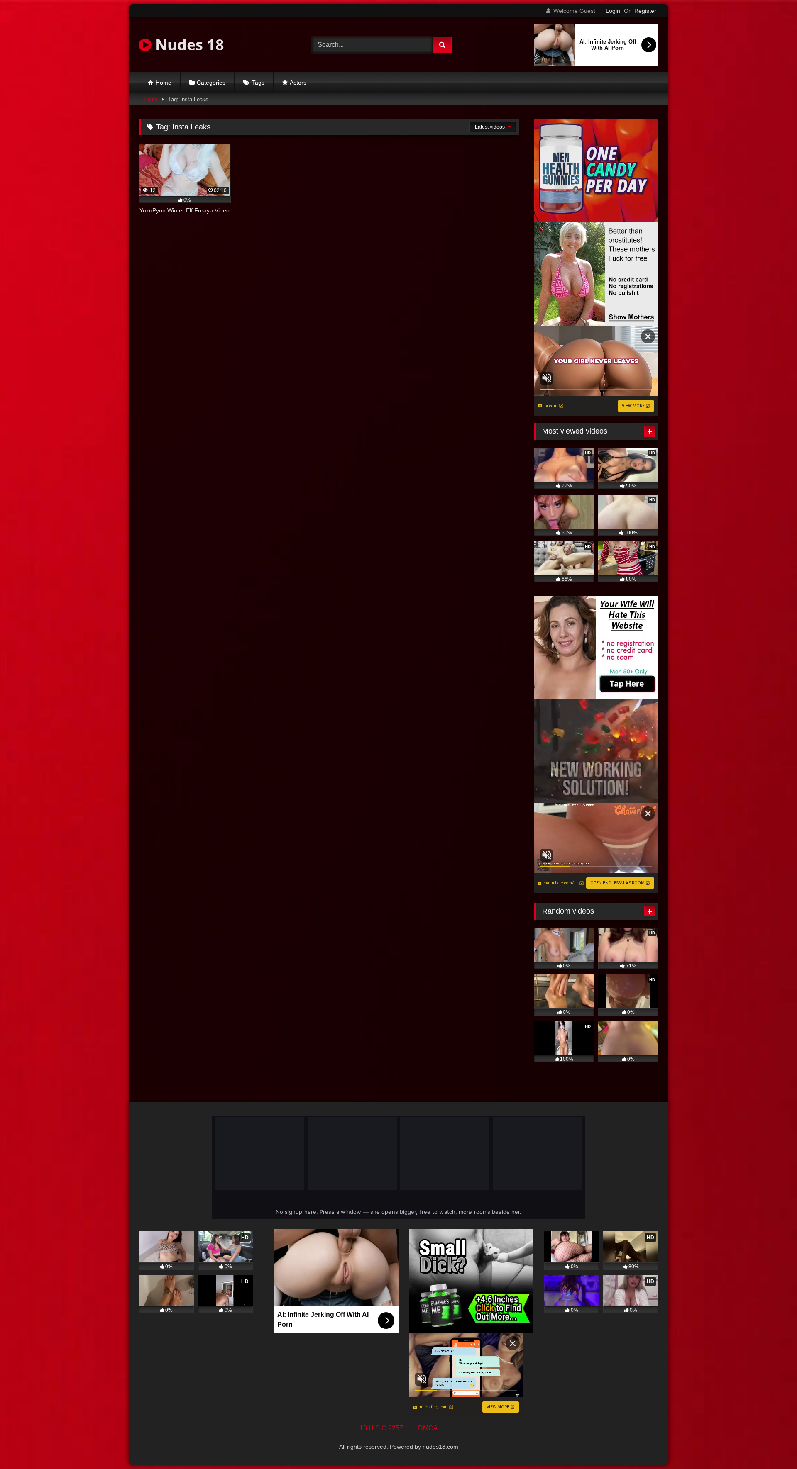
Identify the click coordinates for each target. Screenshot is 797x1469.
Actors (298, 82)
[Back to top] (771, 1444)
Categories (211, 82)
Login (613, 10)
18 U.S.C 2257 (381, 1428)
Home (163, 82)
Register (645, 10)
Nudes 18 (188, 44)
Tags (258, 82)
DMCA (428, 1428)
